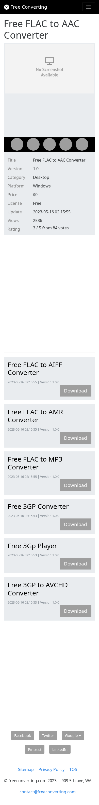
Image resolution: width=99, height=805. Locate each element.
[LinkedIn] (82, 144)
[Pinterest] (65, 144)
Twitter (48, 735)
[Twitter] (33, 144)
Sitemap (26, 769)
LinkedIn (60, 749)
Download (75, 390)
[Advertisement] (49, 294)
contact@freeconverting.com (48, 792)
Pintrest (34, 749)
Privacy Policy (51, 769)
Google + (73, 735)
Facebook (22, 735)
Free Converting (28, 7)
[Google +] (49, 144)
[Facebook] (17, 144)
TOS (73, 769)
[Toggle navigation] (88, 7)
